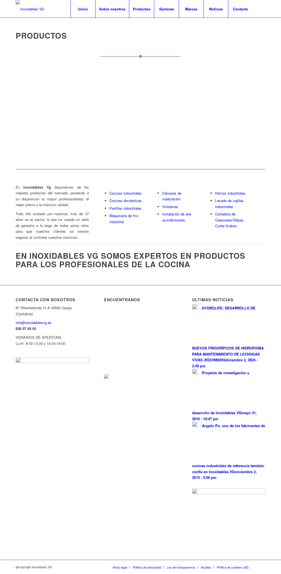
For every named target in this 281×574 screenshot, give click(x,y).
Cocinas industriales (125, 193)
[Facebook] (261, 9)
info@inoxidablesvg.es (34, 322)
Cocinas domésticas (125, 200)
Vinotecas (170, 206)
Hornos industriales (230, 193)
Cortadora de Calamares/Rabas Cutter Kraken (229, 219)
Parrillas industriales (125, 208)
